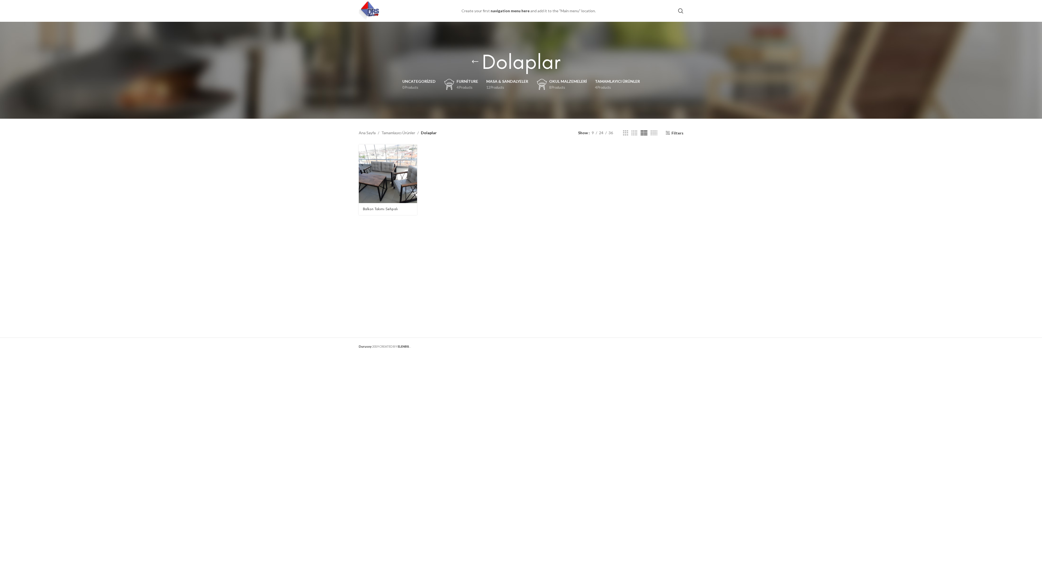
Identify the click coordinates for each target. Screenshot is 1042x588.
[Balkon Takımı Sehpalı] (388, 174)
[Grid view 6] (654, 133)
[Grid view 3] (625, 133)
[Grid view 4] (634, 133)
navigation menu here (510, 10)
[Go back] (475, 61)
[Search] (680, 10)
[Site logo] (369, 10)
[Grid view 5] (644, 133)
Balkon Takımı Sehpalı (380, 209)
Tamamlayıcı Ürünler (398, 132)
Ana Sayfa (367, 132)
